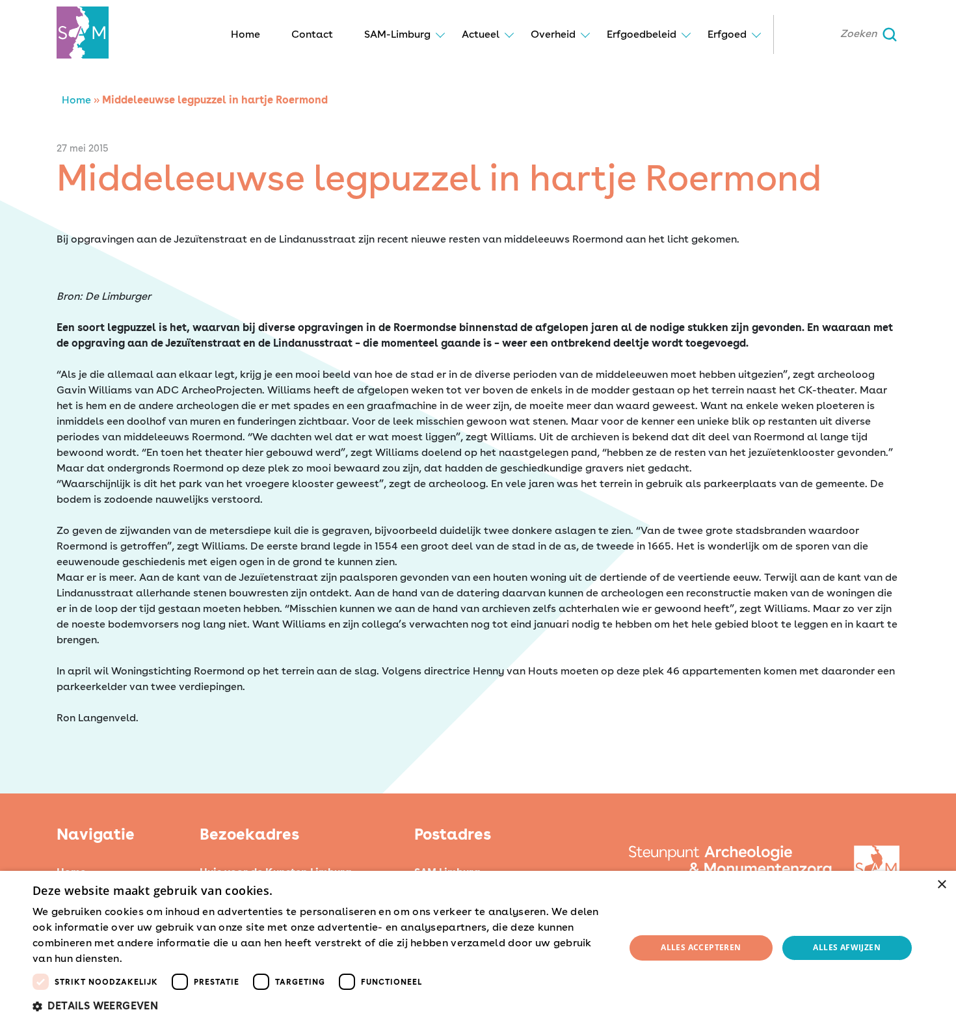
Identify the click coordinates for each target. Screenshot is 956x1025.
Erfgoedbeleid (641, 34)
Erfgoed (727, 34)
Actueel (480, 34)
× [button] (941, 885)
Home (245, 34)
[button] (320, 1006)
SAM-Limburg (397, 34)
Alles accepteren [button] (701, 947)
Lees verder (147, 959)
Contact (312, 34)
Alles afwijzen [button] (847, 947)
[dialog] (478, 948)
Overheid (553, 34)
